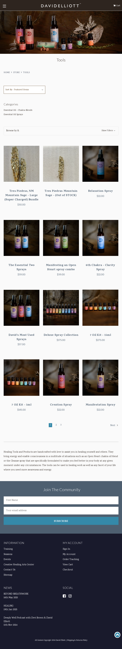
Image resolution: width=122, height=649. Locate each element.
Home (7, 72)
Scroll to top (117, 635)
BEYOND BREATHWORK (16, 594)
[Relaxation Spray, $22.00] (100, 163)
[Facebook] (64, 595)
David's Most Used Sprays (21, 337)
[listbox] (29, 90)
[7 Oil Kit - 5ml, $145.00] (22, 377)
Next (113, 425)
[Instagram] (70, 595)
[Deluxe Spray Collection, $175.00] (61, 308)
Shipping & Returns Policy (77, 640)
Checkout (68, 570)
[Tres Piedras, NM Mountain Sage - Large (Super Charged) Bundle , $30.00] (22, 163)
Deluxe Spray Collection (61, 335)
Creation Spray (61, 405)
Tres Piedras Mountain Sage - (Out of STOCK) (60, 193)
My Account (73, 543)
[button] (61, 131)
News (8, 587)
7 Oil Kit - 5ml (21, 405)
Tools (26, 72)
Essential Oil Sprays (13, 114)
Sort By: (9, 89)
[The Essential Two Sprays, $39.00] (22, 238)
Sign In (66, 549)
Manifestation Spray (100, 405)
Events (7, 559)
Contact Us (9, 570)
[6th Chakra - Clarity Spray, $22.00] (100, 238)
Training (8, 549)
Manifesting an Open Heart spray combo (61, 267)
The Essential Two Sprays (21, 267)
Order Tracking (71, 559)
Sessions (8, 554)
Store (16, 72)
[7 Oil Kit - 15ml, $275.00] (100, 308)
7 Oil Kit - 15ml (100, 335)
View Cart (68, 565)
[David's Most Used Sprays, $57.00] (22, 308)
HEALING (8, 606)
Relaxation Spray (100, 191)
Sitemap (8, 575)
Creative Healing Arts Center (19, 565)
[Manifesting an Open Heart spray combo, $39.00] (61, 238)
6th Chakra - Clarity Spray (100, 267)
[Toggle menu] (4, 6)
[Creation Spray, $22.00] (61, 377)
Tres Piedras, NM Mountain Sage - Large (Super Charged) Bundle (21, 195)
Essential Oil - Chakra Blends (18, 110)
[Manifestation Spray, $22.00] (100, 377)
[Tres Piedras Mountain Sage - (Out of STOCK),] (61, 163)
